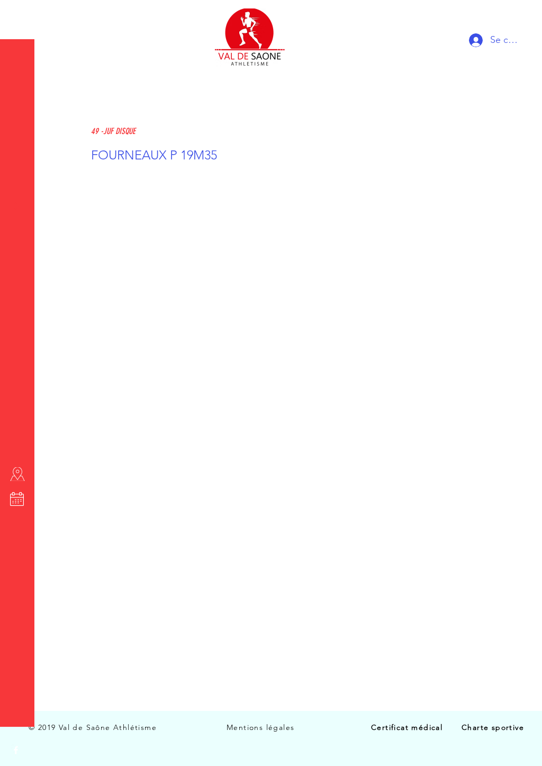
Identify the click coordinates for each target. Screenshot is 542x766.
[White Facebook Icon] (16, 750)
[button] (18, 16)
